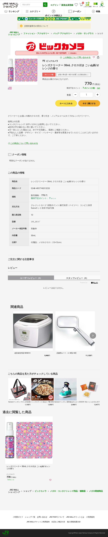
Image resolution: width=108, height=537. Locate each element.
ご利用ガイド (18, 517)
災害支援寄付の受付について (36, 26)
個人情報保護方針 (74, 522)
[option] (23, 70)
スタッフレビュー (77, 278)
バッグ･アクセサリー (62, 33)
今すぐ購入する (89, 103)
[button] (93, 335)
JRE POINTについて (56, 517)
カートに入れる (66, 103)
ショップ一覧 (30, 517)
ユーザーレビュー (31, 278)
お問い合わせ (42, 517)
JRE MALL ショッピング (14, 33)
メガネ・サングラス (85, 33)
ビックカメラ (41, 491)
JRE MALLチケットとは (75, 517)
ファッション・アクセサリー (36, 33)
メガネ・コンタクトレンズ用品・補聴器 (68, 491)
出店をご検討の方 (58, 522)
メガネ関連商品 (96, 491)
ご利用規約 (90, 517)
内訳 (98, 88)
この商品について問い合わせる (77, 57)
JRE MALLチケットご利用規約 (38, 522)
